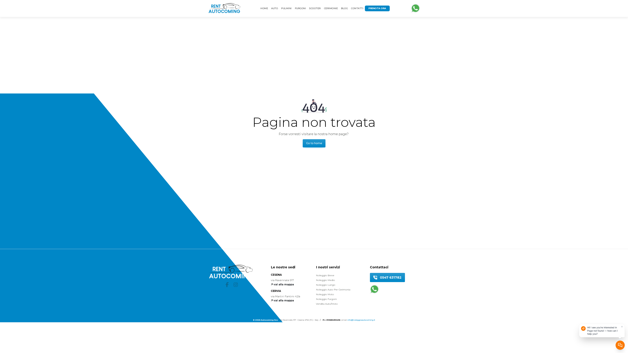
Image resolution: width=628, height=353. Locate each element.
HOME (264, 8)
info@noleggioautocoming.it (361, 320)
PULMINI (286, 8)
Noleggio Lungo (325, 284)
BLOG (344, 8)
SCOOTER (315, 8)
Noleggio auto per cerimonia (333, 289)
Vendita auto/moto (327, 303)
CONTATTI (357, 8)
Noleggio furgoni (326, 299)
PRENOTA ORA (377, 8)
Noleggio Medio (325, 280)
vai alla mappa (283, 284)
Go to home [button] (314, 143)
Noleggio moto (325, 294)
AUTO (274, 8)
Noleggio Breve (325, 275)
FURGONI (300, 8)
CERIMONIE (331, 8)
